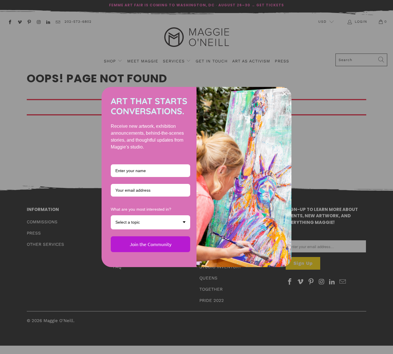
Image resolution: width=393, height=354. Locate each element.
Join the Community (150, 244)
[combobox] (150, 222)
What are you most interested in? (141, 209)
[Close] (284, 94)
